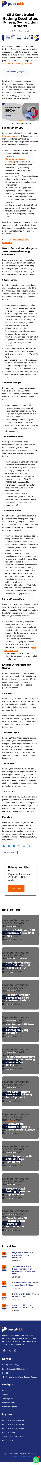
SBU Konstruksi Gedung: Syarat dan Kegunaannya (18, 1191)
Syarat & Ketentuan (25, 1457)
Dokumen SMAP (8, 1432)
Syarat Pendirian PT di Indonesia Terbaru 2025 (22, 1306)
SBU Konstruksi (10, 853)
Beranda (5, 1390)
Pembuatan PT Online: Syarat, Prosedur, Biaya (25, 1295)
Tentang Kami (7, 1399)
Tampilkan (21, 72)
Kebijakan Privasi (9, 1403)
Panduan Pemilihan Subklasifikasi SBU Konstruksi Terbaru (18, 997)
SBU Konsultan (22, 958)
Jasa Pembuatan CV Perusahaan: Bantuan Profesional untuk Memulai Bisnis (24, 1270)
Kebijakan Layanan (9, 1407)
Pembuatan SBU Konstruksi (13, 1424)
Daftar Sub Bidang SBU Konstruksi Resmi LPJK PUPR (20, 933)
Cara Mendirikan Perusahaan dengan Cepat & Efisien (25, 1283)
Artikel (5, 1395)
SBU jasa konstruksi (11, 136)
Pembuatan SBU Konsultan (13, 1428)
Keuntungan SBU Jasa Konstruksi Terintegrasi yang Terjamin (20, 1029)
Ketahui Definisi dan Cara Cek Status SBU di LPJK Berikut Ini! (20, 965)
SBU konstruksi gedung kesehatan (17, 63)
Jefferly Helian (17, 31)
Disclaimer (13, 1457)
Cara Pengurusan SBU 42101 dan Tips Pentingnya (19, 1159)
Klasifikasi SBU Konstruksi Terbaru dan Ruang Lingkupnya (20, 1126)
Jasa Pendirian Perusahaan (13, 1436)
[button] (36, 1459)
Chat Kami (16, 888)
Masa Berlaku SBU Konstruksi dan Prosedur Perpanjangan (17, 1222)
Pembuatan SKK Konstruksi (13, 1420)
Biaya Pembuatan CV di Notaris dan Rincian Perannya (22, 1255)
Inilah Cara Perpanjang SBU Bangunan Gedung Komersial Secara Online (20, 1061)
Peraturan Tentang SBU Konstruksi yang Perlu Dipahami (19, 1094)
